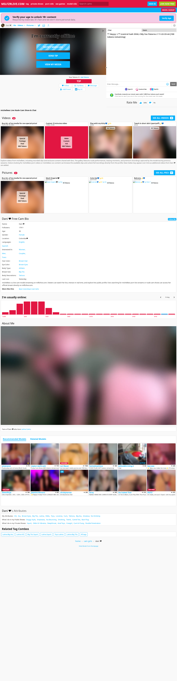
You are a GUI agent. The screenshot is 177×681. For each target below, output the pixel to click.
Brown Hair (23, 261)
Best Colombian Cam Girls (29, 289)
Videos (21, 25)
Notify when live (53, 47)
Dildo (47, 516)
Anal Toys (61, 523)
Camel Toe (76, 519)
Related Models (38, 439)
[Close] (174, 25)
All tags (83, 534)
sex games (60, 4)
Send (173, 84)
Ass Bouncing (51, 519)
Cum (65, 516)
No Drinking (95, 516)
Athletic (22, 268)
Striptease (41, 519)
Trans (4, 257)
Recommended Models (14, 439)
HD (15, 516)
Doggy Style (31, 519)
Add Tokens (85, 77)
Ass (19, 516)
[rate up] (140, 103)
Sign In (152, 4)
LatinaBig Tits (72, 534)
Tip (79, 81)
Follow (66, 85)
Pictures (31, 25)
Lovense (59, 516)
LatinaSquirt (46, 534)
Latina (41, 516)
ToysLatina (59, 534)
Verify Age (166, 18)
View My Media (53, 64)
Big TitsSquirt (32, 534)
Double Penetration (93, 523)
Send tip (53, 55)
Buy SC (80, 89)
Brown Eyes (23, 264)
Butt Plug (85, 519)
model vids (72, 4)
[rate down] (150, 103)
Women (22, 249)
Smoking (61, 519)
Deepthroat (51, 523)
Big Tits (21, 272)
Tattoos (22, 275)
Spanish (5, 246)
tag (27, 4)
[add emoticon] (167, 84)
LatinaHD (20, 534)
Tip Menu (80, 85)
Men (4, 253)
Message (93, 85)
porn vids (49, 4)
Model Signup (168, 10)
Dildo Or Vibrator (39, 523)
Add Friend (67, 89)
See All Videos (162, 118)
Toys (52, 516)
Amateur (86, 516)
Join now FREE (167, 4)
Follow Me (172, 219)
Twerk (68, 519)
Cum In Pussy (79, 523)
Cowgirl (69, 523)
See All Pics (164, 172)
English (21, 242)
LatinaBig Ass (7, 534)
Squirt (29, 523)
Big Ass (79, 516)
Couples (22, 253)
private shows (37, 4)
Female (21, 235)
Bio (14, 25)
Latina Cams (26, 429)
